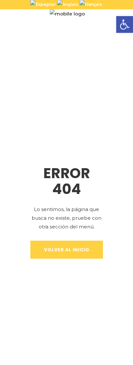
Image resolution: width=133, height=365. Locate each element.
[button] (124, 24)
